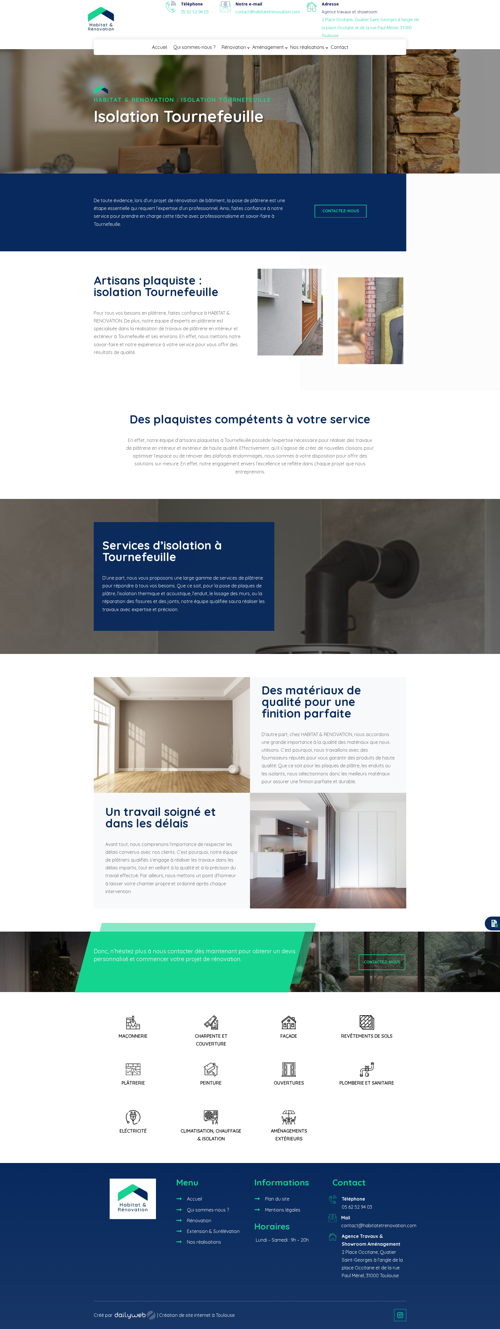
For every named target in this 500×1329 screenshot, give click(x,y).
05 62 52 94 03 (195, 11)
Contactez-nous (340, 210)
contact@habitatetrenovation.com (268, 11)
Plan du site (277, 1199)
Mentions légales (282, 1210)
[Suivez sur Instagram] (400, 1315)
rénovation (186, 200)
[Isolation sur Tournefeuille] (370, 365)
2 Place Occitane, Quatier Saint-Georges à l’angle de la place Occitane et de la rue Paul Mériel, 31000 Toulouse (370, 27)
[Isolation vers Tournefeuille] (328, 907)
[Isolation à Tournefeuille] (290, 357)
